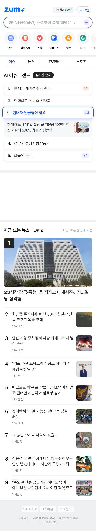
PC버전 (48, 509)
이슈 (12, 61)
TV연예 (54, 61)
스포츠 (81, 61)
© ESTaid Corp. (48, 522)
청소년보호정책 (68, 518)
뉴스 (31, 61)
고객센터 (66, 509)
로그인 (84, 10)
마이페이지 (30, 509)
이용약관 (23, 518)
